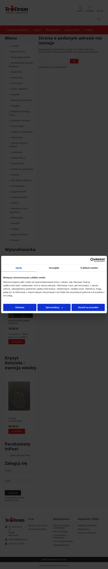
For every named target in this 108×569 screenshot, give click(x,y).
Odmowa (19, 307)
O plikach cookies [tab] (89, 268)
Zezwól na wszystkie (88, 307)
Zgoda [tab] (19, 268)
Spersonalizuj (52, 307)
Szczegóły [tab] (54, 268)
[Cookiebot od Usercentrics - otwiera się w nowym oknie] (92, 260)
